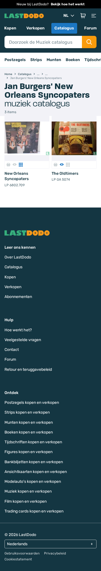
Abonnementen (18, 296)
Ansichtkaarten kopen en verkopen (35, 471)
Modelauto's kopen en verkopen (32, 481)
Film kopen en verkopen (25, 501)
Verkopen (35, 28)
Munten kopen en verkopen (28, 422)
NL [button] (65, 15)
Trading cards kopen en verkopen (33, 511)
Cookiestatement (18, 559)
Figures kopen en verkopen (28, 451)
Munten (54, 59)
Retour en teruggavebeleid (28, 369)
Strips (36, 59)
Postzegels (15, 59)
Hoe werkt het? (18, 330)
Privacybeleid (55, 553)
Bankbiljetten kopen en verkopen (33, 462)
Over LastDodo (17, 257)
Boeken (73, 59)
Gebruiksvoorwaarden (22, 553)
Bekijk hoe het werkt (67, 4)
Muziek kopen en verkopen (28, 491)
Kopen (10, 28)
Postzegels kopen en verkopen (31, 402)
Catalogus (64, 28)
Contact (11, 349)
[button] (83, 16)
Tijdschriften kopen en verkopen (33, 442)
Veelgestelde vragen (22, 339)
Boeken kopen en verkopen (28, 432)
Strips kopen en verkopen (27, 412)
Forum (90, 28)
